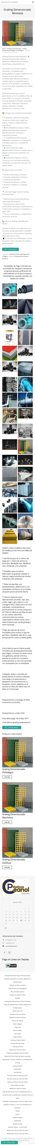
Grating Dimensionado (14, 48)
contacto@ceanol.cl (11, 946)
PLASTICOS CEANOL (9, 2)
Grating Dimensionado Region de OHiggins (14, 49)
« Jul (5, 928)
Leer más (7, 777)
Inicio (4, 48)
